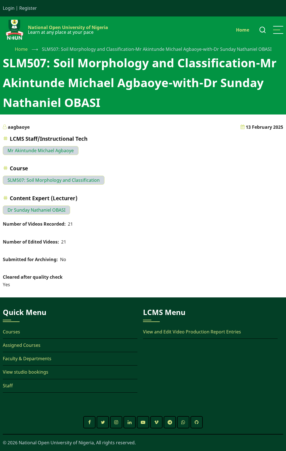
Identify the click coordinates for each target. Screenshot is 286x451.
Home (242, 30)
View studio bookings (25, 372)
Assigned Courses (21, 345)
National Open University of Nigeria (68, 27)
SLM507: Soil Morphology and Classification (54, 180)
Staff (8, 386)
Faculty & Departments (27, 358)
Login (9, 8)
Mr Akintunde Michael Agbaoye (41, 150)
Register (28, 8)
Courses (11, 332)
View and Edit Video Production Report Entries (192, 332)
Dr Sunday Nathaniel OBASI (36, 210)
